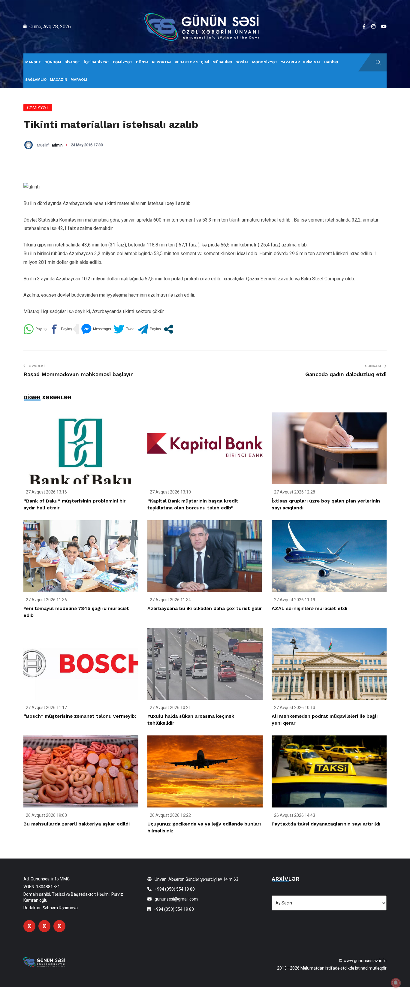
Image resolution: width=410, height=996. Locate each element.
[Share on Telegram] (149, 329)
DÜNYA (142, 62)
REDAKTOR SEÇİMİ (192, 62)
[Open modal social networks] (168, 329)
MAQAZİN (58, 79)
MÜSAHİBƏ (222, 62)
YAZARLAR (290, 62)
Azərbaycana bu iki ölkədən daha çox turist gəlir (204, 608)
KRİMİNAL (312, 62)
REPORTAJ (161, 62)
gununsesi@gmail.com (176, 899)
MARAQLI (79, 79)
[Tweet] (124, 329)
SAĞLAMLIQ (36, 79)
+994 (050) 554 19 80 (175, 889)
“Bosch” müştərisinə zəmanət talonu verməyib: (79, 716)
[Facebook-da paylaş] (60, 329)
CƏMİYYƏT (123, 62)
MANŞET (33, 62)
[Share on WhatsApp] (35, 329)
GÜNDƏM (52, 62)
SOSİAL (242, 62)
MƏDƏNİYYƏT (265, 62)
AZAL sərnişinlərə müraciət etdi (309, 608)
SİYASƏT (72, 62)
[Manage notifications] (396, 983)
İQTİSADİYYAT (97, 62)
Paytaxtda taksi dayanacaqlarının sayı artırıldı (326, 824)
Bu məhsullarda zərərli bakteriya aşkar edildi (76, 824)
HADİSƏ (331, 62)
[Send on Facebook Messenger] (96, 329)
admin (57, 145)
